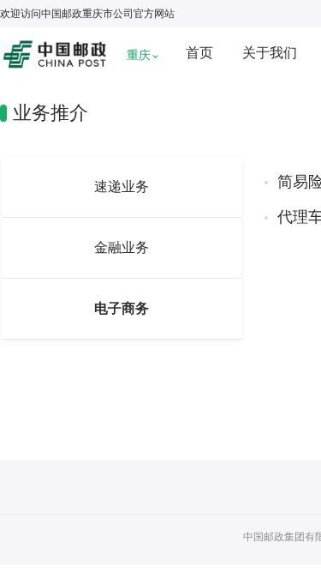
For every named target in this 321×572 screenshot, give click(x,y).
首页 (199, 52)
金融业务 (121, 247)
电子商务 (121, 308)
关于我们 (269, 52)
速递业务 (121, 186)
